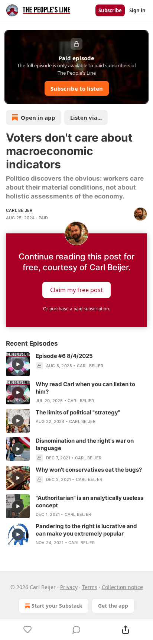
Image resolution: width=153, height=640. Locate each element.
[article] (76, 364)
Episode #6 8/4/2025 (64, 355)
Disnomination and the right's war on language (85, 444)
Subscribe (110, 10)
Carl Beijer (19, 210)
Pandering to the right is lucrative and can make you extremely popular (86, 530)
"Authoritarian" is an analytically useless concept (89, 501)
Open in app (38, 117)
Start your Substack (57, 605)
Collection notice (122, 587)
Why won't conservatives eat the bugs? (89, 469)
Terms (89, 587)
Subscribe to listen (77, 88)
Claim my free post (76, 290)
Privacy (69, 587)
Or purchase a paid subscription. (76, 309)
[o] (18, 364)
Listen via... (86, 117)
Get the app (113, 605)
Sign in (137, 10)
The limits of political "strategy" (78, 412)
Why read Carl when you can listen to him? (85, 388)
